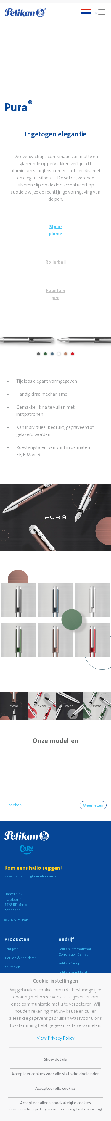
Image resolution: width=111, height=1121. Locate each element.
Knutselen (12, 967)
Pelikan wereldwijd (73, 972)
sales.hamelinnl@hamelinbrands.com (34, 876)
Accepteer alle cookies (55, 1088)
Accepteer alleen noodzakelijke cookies (55, 1106)
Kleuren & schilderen (20, 958)
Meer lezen (93, 805)
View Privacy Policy (55, 1038)
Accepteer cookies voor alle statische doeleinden (55, 1074)
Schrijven (11, 949)
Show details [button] (55, 1059)
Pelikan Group (69, 963)
